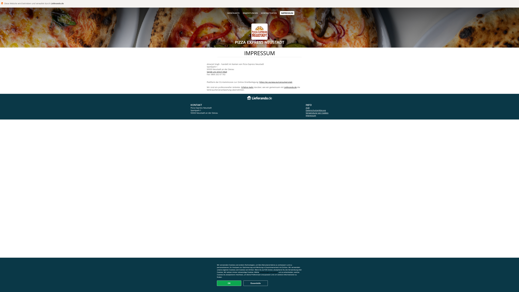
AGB (308, 108)
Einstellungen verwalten (269, 272)
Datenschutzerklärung (316, 110)
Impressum (287, 13)
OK (229, 283)
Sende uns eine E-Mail (217, 72)
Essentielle (256, 283)
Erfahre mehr (247, 87)
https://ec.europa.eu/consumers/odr (275, 82)
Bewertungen (250, 13)
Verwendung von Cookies (317, 113)
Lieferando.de (290, 87)
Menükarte (233, 13)
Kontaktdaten (269, 13)
